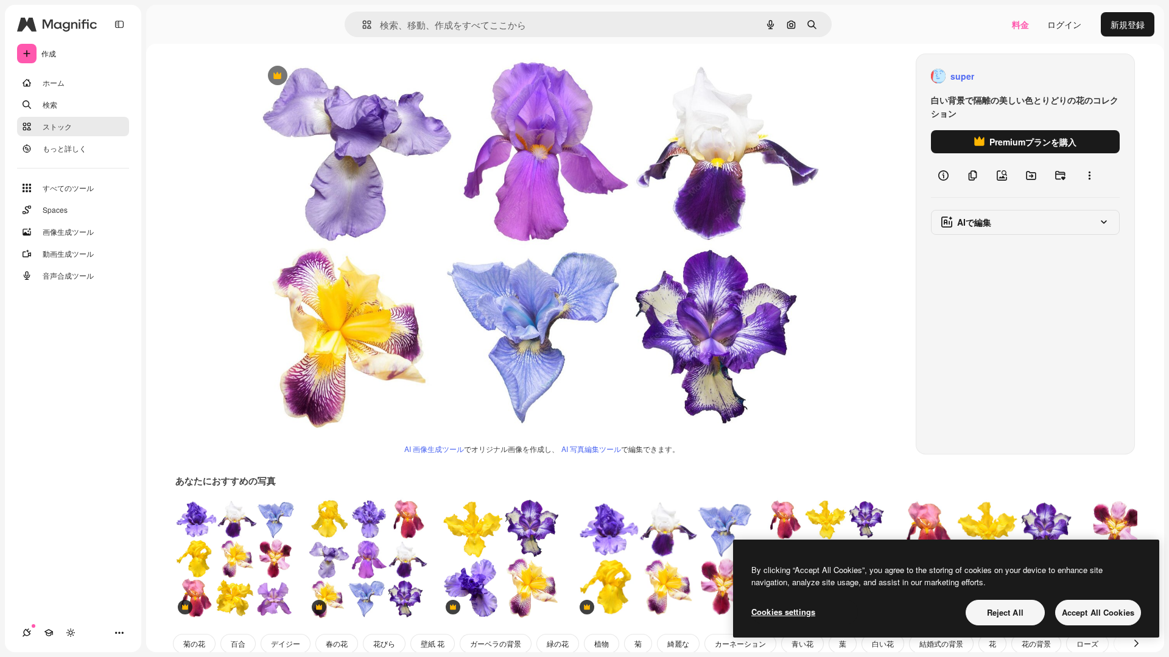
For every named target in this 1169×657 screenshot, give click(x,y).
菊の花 (194, 643)
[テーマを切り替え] (70, 632)
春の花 (337, 643)
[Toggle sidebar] (119, 24)
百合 (238, 643)
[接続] (27, 632)
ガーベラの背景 (495, 643)
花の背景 (1036, 643)
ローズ (1087, 643)
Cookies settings (783, 611)
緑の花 (558, 643)
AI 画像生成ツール (434, 448)
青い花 (802, 643)
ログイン (1064, 24)
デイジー (285, 643)
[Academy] (48, 632)
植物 (601, 643)
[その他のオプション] (1089, 175)
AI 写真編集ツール (591, 448)
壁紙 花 (432, 643)
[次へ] (1136, 643)
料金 (1020, 24)
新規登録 (1128, 24)
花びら (384, 643)
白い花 (883, 643)
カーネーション (740, 643)
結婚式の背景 (941, 643)
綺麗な (678, 643)
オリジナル (339, 76)
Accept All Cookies (1098, 612)
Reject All (1005, 612)
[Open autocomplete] (362, 24)
